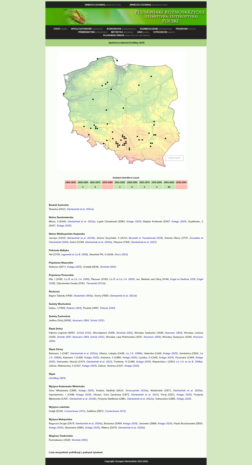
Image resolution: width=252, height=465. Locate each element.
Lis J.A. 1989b (134, 353)
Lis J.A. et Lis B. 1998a (189, 361)
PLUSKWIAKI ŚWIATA (126, 35)
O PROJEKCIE (164, 32)
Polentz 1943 (74, 308)
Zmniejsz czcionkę (148, 5)
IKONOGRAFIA (121, 29)
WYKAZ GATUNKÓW (87, 29)
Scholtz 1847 (64, 336)
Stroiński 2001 (107, 266)
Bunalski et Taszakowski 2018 (145, 238)
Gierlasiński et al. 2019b (80, 238)
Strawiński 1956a (83, 295)
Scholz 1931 (97, 320)
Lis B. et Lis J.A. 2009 (76, 279)
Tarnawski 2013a (95, 283)
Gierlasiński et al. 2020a (98, 242)
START (60, 29)
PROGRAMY (186, 29)
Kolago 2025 (134, 221)
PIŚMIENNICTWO (92, 32)
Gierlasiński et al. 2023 (143, 242)
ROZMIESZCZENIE (156, 29)
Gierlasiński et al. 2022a (81, 221)
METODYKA (122, 32)
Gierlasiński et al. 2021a (80, 209)
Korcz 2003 (121, 254)
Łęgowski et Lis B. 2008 (74, 254)
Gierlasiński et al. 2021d (123, 295)
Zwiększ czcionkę (103, 5)
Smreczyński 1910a (136, 390)
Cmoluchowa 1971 (74, 411)
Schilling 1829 (57, 378)
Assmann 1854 (81, 320)
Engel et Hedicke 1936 (182, 279)
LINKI (143, 32)
